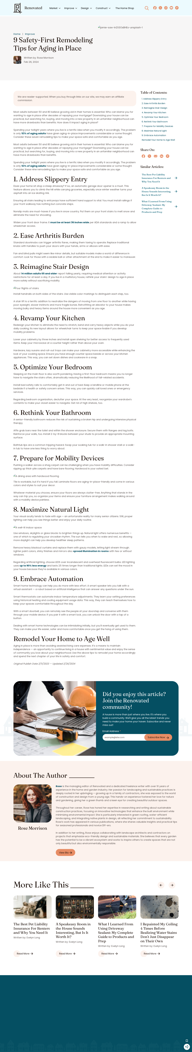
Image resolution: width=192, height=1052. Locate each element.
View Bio (64, 852)
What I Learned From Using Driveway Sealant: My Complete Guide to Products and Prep (156, 206)
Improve (69, 8)
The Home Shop (124, 8)
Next (172, 885)
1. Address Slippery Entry (154, 98)
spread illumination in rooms (91, 551)
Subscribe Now (156, 737)
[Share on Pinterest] (167, 156)
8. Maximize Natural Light (154, 130)
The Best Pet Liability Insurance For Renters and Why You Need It (156, 178)
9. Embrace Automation (154, 135)
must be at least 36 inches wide (69, 222)
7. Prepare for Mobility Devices (157, 126)
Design (85, 8)
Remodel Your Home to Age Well (158, 139)
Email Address (112, 731)
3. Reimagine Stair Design (154, 107)
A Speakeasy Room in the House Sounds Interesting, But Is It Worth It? (156, 191)
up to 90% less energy (33, 565)
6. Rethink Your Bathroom (155, 121)
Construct (101, 8)
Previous (161, 885)
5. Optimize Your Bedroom (155, 117)
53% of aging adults (33, 133)
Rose (59, 786)
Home (16, 34)
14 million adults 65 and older (39, 273)
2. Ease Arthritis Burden (153, 103)
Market (53, 8)
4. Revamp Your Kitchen (154, 112)
